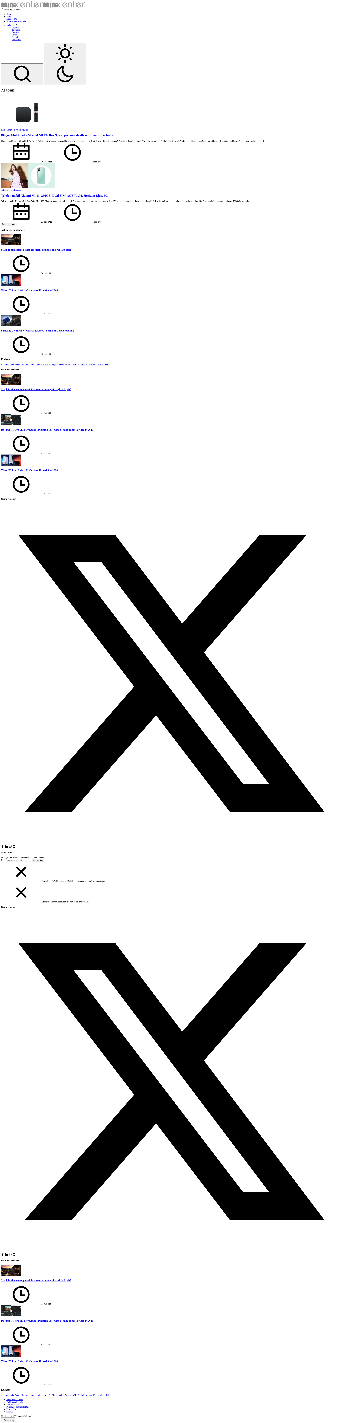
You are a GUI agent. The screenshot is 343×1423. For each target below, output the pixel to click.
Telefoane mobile (8, 190)
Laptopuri (16, 27)
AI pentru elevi (58, 364)
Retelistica (16, 32)
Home (9, 14)
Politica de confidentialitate (17, 1407)
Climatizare (16, 39)
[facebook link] (2, 847)
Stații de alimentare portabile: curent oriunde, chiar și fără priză (36, 249)
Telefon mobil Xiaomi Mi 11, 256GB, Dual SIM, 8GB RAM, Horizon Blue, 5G (54, 195)
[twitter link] (171, 843)
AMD (74, 364)
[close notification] (21, 881)
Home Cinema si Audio (16, 21)
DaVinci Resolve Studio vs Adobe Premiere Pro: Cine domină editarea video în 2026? (48, 429)
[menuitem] (174, 14)
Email (3, 860)
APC (107, 364)
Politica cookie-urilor (15, 1402)
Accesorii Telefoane (35, 364)
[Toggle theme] (65, 64)
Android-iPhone (92, 364)
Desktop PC (11, 19)
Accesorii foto (21, 364)
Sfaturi (9, 16)
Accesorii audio (7, 364)
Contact (9, 1412)
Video (14, 35)
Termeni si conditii (14, 1404)
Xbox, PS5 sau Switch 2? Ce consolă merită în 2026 (29, 290)
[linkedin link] (6, 847)
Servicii (15, 37)
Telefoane (16, 30)
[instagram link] (10, 847)
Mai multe (10, 25)
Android (81, 364)
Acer (46, 364)
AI (50, 364)
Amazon (68, 364)
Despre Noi (11, 1409)
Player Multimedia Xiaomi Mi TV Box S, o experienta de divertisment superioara (57, 135)
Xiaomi (25, 130)
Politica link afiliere (14, 1399)
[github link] (14, 847)
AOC (101, 364)
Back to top (9, 1421)
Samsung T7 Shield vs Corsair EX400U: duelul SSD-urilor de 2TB (37, 330)
